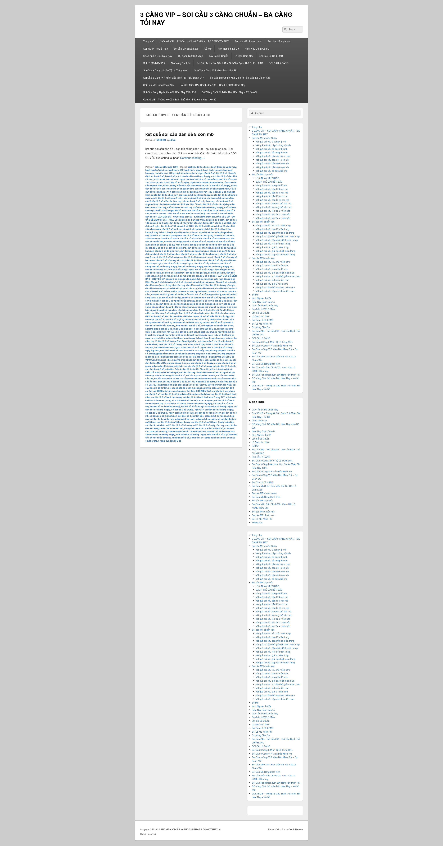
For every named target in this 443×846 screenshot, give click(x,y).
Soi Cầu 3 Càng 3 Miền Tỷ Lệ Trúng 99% (165, 70)
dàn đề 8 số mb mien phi (183, 275)
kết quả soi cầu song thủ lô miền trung (275, 232)
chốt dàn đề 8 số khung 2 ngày (208, 207)
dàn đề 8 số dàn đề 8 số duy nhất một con (168, 244)
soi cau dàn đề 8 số (176, 362)
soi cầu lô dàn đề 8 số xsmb (201, 381)
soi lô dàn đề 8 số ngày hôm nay (208, 425)
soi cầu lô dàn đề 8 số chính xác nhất (198, 378)
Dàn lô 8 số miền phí (209, 310)
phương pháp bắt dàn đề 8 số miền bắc (168, 353)
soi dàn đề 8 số (152, 394)
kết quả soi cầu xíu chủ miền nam (273, 261)
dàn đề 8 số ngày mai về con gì (182, 288)
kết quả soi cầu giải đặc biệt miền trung (275, 250)
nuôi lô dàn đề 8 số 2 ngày (167, 347)
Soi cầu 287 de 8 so (214, 359)
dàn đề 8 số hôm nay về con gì (171, 260)
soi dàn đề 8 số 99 (170, 394)
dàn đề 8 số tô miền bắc (182, 294)
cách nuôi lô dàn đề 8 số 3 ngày (169, 179)
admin (172, 139)
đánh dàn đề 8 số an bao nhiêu (220, 313)
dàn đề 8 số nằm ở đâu (197, 285)
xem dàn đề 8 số (197, 431)
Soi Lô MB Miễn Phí (154, 63)
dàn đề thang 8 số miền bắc (163, 310)
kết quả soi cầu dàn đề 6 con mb (272, 163)
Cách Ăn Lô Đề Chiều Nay (157, 56)
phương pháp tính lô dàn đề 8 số (188, 359)
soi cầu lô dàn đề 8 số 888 (166, 378)
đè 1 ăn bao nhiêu (173, 316)
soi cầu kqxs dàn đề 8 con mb (200, 375)
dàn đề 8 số (151, 216)
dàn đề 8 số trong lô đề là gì (208, 294)
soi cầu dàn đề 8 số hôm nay (198, 366)
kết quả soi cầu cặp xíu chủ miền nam (275, 291)
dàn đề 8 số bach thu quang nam (166, 235)
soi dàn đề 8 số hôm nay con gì (165, 406)
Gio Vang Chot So (181, 63)
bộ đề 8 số (170, 176)
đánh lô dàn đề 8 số (154, 316)
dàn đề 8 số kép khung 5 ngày (178, 263)
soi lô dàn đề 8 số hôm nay (179, 425)
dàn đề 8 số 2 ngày (159, 222)
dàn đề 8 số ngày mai (155, 288)
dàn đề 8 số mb (162, 275)
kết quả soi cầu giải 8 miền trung (272, 247)
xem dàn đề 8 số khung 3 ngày (191, 434)
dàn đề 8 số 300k (223, 222)
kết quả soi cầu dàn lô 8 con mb (272, 196)
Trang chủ (148, 41)
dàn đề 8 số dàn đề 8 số (194, 241)
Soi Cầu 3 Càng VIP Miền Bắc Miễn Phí (215, 70)
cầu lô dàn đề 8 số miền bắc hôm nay (163, 201)
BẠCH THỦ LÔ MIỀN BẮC (269, 181)
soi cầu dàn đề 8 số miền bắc (159, 369)
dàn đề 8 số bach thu (172, 229)
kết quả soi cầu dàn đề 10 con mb (273, 156)
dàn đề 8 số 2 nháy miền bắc (183, 222)
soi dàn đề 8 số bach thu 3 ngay (166, 397)
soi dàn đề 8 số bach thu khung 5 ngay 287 (204, 397)
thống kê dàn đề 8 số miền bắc (168, 428)
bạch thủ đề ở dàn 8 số (156, 170)
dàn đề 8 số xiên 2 (205, 300)
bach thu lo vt (161, 173)
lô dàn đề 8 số (162, 341)
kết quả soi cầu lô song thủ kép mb (273, 207)
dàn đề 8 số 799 (168, 226)
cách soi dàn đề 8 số (196, 179)
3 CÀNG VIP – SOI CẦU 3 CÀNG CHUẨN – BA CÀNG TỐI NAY (216, 18)
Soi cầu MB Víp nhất (279, 41)
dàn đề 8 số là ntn (216, 272)
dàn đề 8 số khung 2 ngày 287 (218, 266)
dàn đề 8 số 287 (206, 222)
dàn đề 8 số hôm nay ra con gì (198, 257)
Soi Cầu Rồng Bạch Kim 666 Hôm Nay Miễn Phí (169, 92)
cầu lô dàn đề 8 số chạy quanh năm (212, 188)
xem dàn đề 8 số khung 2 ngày (160, 434)
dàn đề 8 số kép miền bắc (206, 263)
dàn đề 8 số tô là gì (160, 294)
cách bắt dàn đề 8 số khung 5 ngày (193, 176)
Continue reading (192, 158)
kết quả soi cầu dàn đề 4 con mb (272, 159)
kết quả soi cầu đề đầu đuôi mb (271, 170)
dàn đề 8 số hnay (189, 254)
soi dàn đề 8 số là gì (184, 412)
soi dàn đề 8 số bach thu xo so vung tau (194, 400)
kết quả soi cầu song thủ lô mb (271, 185)
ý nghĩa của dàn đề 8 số (169, 440)
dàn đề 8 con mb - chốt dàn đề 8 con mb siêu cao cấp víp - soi (180, 213)
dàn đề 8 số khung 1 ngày (164, 266)
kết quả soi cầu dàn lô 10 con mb (272, 199)
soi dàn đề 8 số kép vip (192, 406)
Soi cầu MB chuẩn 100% (248, 41)
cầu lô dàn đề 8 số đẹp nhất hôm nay (189, 191)
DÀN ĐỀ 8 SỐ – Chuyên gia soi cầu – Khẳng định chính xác (186, 216)
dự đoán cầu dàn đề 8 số (194, 319)
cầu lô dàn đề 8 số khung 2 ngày (194, 194)
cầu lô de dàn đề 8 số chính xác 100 (176, 204)
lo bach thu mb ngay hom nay (210, 338)
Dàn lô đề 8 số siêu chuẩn (191, 313)
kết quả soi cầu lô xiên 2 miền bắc (273, 210)
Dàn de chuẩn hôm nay (185, 306)
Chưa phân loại (259, 420)
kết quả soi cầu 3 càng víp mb (271, 141)
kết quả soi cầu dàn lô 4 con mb (272, 189)
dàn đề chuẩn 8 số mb (162, 306)
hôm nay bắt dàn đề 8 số (188, 325)
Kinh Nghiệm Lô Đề (228, 48)
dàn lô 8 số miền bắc (188, 310)
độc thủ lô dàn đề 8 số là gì (168, 319)
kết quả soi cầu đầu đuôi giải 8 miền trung (277, 240)
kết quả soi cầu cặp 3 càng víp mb (273, 145)
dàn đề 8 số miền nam (204, 282)
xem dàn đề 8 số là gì (217, 434)
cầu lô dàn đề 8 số (195, 185)
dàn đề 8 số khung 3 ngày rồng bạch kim (214, 269)
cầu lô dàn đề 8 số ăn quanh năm (178, 188)
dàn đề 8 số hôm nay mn (171, 257)
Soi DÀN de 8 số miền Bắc (191, 415)
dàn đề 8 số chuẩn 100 (191, 238)
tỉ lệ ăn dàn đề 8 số (214, 428)
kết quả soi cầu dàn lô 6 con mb (272, 192)
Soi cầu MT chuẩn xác (155, 48)
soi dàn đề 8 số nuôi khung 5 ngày (173, 422)
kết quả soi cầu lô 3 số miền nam (272, 279)
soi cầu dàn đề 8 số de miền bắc (167, 366)
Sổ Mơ (207, 48)
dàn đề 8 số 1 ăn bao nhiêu (192, 219)
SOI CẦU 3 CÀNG (278, 63)
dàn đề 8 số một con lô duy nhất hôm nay (165, 285)
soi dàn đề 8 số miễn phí (162, 418)
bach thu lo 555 (176, 170)
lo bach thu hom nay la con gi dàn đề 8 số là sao (174, 331)
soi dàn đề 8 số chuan (175, 403)
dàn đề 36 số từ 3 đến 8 (214, 210)
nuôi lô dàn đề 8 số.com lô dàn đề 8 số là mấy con (184, 350)
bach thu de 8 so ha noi (199, 166)
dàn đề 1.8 (197, 210)
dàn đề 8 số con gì (173, 241)
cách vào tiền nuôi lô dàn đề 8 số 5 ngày (169, 182)
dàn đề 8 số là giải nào (196, 272)
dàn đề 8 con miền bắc (222, 213)
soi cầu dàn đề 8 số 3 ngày (200, 362)
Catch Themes (295, 829)
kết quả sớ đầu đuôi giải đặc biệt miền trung (278, 236)
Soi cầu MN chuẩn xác (186, 48)
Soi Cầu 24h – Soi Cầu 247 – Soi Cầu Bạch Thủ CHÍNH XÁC (230, 63)
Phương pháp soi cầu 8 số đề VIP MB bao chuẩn (183, 356)
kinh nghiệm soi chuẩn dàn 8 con (217, 325)
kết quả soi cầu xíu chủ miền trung (273, 225)
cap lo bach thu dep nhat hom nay (206, 182)
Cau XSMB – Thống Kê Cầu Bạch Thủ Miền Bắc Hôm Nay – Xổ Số (179, 99)
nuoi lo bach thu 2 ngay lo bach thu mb (201, 344)
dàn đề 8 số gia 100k (220, 250)
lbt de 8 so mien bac (183, 328)
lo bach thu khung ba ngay (200, 334)
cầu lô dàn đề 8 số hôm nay (164, 194)
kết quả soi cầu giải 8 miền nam (272, 283)
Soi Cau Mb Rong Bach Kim (158, 85)
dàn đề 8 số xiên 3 (223, 300)
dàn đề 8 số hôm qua (197, 260)
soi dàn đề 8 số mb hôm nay (163, 415)
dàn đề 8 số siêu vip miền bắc (192, 291)
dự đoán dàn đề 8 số (159, 322)
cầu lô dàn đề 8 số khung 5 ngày (167, 198)
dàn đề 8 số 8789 (185, 226)
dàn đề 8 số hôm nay (208, 254)
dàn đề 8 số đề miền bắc (199, 247)
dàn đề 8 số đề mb (177, 247)
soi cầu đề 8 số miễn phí (166, 372)
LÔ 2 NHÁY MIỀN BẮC (267, 178)
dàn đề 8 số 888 (202, 226)
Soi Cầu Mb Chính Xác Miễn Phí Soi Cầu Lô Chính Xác (240, 77)
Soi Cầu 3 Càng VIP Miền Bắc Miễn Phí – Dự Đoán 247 (173, 77)
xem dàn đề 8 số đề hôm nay (221, 431)
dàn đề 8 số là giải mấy (173, 272)
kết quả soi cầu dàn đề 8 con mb (179, 134)
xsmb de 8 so (197, 437)
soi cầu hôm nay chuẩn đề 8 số (170, 375)
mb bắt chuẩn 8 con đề (209, 341)
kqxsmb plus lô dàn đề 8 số (158, 328)
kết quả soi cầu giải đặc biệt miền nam (275, 272)
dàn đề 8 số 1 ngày (215, 219)
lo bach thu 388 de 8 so (205, 328)
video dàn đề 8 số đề (178, 431)
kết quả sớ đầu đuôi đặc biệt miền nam (275, 287)
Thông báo (257, 522)
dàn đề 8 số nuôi (206, 288)
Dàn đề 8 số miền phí (226, 282)
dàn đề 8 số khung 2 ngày (190, 266)
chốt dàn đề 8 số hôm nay (179, 207)
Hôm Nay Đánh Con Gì (257, 48)
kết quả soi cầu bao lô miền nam (272, 265)
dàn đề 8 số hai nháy (170, 254)
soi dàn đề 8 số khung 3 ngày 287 (187, 409)
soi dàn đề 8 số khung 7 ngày (159, 412)
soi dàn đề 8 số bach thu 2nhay (195, 394)
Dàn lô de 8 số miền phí (166, 313)
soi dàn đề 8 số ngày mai (208, 418)
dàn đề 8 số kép (215, 260)
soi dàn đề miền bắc (155, 425)
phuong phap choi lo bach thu (202, 353)
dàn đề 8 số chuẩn (170, 238)
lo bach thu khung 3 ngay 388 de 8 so (216, 331)
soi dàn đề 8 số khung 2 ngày (219, 406)
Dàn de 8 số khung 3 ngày (181, 269)
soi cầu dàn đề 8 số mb (224, 366)
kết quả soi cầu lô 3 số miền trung (273, 243)
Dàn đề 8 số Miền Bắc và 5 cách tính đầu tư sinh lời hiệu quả (190, 280)
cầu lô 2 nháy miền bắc (174, 185)
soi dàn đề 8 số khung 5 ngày (219, 409)
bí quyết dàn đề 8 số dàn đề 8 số (211, 173)
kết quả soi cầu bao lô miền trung (272, 229)
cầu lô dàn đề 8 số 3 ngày (217, 185)
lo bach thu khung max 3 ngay (180, 338)
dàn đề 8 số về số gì (171, 297)
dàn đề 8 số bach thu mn (186, 232)
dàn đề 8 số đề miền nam (167, 250)
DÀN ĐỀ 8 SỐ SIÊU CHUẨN (163, 291)
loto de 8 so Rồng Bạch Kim (183, 341)
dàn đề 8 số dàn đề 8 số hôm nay (206, 244)
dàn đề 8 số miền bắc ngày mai (207, 278)
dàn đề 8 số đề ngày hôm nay (194, 250)
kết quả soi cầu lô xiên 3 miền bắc (273, 214)
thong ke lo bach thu (194, 428)
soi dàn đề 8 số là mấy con (208, 412)
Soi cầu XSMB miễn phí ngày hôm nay (167, 390)
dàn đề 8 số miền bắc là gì (178, 278)
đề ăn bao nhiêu (191, 316)
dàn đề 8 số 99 (218, 226)
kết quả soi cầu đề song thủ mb (271, 152)
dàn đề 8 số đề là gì (158, 247)
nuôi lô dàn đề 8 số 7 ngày (193, 347)
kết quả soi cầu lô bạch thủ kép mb (273, 203)
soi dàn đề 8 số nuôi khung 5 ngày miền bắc (212, 422)
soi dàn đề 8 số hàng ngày (199, 403)
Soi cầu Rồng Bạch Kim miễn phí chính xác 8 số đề (173, 384)
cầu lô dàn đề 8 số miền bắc (220, 198)
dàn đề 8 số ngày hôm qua (222, 285)
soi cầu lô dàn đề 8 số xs (175, 381)
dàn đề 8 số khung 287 (156, 269)
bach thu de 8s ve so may (223, 166)
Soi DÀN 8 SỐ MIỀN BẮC (199, 390)
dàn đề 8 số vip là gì (216, 297)
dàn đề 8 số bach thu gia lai (196, 229)
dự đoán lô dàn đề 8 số (211, 322)
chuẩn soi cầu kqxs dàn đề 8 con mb (173, 210)
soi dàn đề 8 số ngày (185, 418)
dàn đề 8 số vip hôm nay (194, 297)
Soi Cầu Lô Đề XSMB (271, 56)
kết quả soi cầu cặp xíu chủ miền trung (275, 254)
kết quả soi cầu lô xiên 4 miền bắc (273, 218)
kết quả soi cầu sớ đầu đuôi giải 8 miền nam (278, 276)
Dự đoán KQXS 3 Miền (190, 56)
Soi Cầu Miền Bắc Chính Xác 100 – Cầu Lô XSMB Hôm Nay (212, 85)
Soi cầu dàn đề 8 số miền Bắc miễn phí (194, 369)
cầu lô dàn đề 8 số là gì (195, 198)
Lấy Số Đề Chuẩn (218, 56)
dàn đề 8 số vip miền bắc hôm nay (178, 300)
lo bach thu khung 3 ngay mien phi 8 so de (165, 334)
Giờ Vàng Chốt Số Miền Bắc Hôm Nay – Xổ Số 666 (229, 92)
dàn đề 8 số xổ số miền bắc (172, 303)
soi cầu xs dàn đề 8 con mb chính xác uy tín (189, 387)
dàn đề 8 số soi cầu (217, 291)
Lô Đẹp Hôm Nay (243, 56)
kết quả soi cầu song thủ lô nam (272, 269)
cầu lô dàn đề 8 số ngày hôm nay (199, 201)
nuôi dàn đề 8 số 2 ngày (170, 344)
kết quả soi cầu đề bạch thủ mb (271, 148)
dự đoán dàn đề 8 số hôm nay (184, 322)
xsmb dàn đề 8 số (180, 437)
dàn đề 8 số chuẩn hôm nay (216, 238)
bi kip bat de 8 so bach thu (182, 173)
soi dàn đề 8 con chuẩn (223, 390)
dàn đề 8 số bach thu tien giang (198, 235)
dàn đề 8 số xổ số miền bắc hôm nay (205, 303)
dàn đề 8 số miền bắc (206, 275)
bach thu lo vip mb (193, 170)
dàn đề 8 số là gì (153, 272)
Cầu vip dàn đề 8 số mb (206, 204)
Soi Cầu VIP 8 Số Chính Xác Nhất (216, 384)
